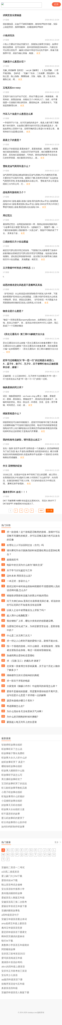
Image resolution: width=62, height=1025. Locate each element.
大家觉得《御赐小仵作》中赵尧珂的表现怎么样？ (32, 686)
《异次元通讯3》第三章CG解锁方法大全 (24, 334)
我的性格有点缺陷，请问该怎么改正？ (22, 439)
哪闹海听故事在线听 (11, 766)
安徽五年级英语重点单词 (14, 919)
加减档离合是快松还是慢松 (20, 655)
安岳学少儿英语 (9, 975)
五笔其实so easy (12, 88)
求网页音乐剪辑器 (12, 15)
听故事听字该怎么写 (11, 775)
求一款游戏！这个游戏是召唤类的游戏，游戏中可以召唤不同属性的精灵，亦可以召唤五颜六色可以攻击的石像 (33, 536)
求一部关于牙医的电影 (18, 681)
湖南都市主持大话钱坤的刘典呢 (23, 675)
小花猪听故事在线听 (11, 801)
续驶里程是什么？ (12, 413)
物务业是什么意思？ (13, 311)
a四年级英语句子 (10, 915)
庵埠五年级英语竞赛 (11, 928)
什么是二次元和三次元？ (19, 635)
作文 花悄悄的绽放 (12, 466)
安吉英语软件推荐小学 (13, 889)
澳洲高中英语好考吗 (11, 962)
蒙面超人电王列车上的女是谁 (22, 722)
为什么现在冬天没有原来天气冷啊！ (25, 711)
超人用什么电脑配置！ (18, 615)
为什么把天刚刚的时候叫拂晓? (22, 716)
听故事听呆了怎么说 (11, 749)
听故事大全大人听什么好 (14, 757)
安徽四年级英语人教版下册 (15, 992)
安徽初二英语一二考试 (13, 867)
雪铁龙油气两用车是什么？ (17, 166)
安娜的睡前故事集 (10, 910)
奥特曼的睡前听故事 (11, 893)
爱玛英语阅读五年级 (11, 958)
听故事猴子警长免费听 (13, 753)
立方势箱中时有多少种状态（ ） (19, 268)
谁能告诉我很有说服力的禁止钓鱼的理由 (27, 595)
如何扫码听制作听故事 (13, 826)
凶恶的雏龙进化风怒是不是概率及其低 (22, 285)
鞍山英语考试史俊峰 (11, 884)
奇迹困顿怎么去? (15, 706)
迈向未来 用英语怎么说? (19, 576)
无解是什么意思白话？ (14, 61)
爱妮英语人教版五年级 (13, 897)
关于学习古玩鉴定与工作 (19, 570)
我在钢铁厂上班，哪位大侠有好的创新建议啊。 (31, 621)
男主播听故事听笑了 (11, 779)
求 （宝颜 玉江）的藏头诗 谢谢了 (24, 661)
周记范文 (7, 215)
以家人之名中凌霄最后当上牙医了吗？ (26, 610)
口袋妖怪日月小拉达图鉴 (15, 241)
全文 (38, 53)
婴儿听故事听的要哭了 (13, 818)
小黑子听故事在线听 (11, 792)
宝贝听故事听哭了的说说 (14, 783)
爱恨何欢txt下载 (9, 880)
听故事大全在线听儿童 (13, 809)
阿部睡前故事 (8, 949)
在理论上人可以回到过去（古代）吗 (25, 545)
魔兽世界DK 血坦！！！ (15, 492)
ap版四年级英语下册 (11, 979)
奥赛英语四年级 (9, 988)
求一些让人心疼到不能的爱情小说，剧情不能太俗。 (33, 641)
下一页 (49, 511)
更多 (57, 842)
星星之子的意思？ (12, 140)
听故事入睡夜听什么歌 (13, 770)
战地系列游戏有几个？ (14, 192)
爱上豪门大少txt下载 (11, 876)
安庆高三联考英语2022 (13, 953)
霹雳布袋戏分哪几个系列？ (20, 700)
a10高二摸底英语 (10, 872)
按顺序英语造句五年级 (13, 984)
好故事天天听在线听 (11, 805)
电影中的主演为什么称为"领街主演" (25, 565)
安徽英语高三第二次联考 (14, 902)
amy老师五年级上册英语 (14, 923)
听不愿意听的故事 (10, 813)
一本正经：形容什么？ (18, 581)
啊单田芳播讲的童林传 (13, 936)
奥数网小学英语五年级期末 (15, 945)
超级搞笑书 (12, 559)
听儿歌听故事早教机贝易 (14, 788)
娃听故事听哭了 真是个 (13, 762)
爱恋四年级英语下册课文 (14, 932)
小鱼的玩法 (8, 35)
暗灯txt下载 (7, 940)
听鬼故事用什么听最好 (13, 796)
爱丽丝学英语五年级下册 (14, 906)
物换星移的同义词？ (13, 387)
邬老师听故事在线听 (11, 744)
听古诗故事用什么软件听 (14, 822)
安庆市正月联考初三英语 (14, 971)
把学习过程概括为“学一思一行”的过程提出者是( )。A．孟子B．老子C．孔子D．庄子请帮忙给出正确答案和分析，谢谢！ (30, 363)
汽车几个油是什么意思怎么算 (18, 114)
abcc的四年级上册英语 (13, 966)
